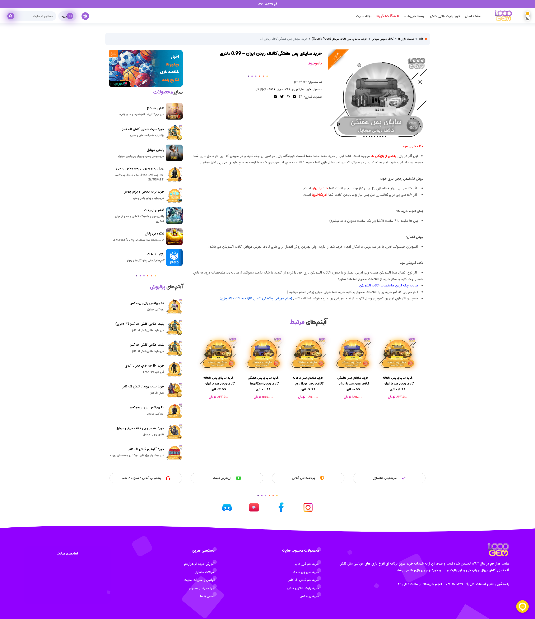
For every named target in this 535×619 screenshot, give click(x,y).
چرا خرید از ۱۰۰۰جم (202, 588)
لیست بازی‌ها (406, 39)
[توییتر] (281, 97)
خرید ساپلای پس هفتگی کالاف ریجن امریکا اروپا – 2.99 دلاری (218, 383)
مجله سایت (364, 16)
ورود (64, 16)
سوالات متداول (205, 572)
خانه (421, 38)
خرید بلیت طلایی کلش (445, 16)
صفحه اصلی (473, 16)
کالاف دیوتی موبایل (383, 39)
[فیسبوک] (294, 97)
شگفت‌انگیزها (386, 16)
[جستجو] (12, 14)
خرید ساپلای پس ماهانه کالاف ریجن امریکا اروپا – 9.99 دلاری (263, 383)
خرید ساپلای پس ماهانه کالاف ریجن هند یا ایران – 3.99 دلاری (353, 383)
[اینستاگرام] (300, 97)
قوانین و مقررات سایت (199, 579)
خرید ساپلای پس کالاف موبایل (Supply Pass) (339, 39)
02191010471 (266, 4)
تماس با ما (207, 596)
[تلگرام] (275, 97)
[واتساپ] (288, 97)
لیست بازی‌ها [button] (415, 16)
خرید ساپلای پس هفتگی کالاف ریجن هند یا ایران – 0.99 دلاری (308, 383)
